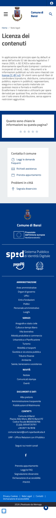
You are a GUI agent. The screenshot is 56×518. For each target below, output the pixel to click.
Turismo (26, 343)
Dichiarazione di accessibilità (26, 478)
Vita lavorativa (26, 331)
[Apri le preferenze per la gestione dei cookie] (5, 512)
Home (4, 28)
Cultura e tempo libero (26, 327)
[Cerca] (50, 14)
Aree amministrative (26, 287)
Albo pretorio (26, 397)
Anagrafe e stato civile (26, 323)
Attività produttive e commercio (26, 335)
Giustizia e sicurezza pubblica (26, 352)
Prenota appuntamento (26, 466)
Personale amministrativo (26, 308)
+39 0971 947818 (26, 428)
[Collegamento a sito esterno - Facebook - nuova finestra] (26, 455)
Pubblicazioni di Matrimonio (26, 405)
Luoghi (26, 312)
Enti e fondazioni (26, 300)
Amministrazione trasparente (26, 401)
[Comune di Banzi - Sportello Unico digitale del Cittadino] (18, 14)
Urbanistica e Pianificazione (26, 339)
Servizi (26, 318)
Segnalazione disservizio (26, 474)
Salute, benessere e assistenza (26, 364)
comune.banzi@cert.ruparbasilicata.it (26, 432)
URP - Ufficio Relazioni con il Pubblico (26, 437)
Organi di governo (26, 291)
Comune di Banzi (37, 14)
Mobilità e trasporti (26, 348)
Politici (26, 304)
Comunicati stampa (26, 379)
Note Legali (27, 496)
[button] (51, 3)
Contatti (26, 411)
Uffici (26, 296)
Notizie (26, 375)
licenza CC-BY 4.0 (11, 75)
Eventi (26, 383)
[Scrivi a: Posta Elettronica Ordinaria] (26, 434)
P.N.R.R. (26, 482)
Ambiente (26, 360)
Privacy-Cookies (10, 496)
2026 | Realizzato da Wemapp (28, 504)
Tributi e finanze (26, 356)
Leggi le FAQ (27, 470)
